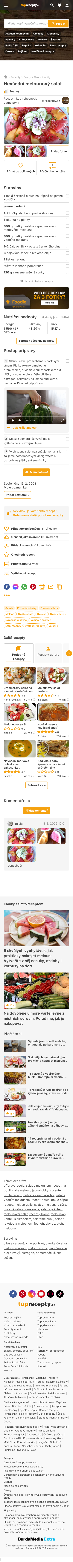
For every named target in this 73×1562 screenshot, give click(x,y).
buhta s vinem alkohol (38, 1195)
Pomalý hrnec (41, 1406)
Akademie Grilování (17, 33)
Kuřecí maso (26, 39)
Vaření (52, 625)
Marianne (42, 1329)
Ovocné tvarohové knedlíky (20, 1430)
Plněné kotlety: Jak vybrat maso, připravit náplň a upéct (36, 1505)
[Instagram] (32, 1294)
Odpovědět (14, 865)
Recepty (15, 77)
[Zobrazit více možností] (7, 595)
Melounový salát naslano (48, 689)
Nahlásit (42, 1358)
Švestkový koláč (26, 1449)
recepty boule (39, 1214)
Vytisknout (42, 587)
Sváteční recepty (35, 625)
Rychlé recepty (28, 1410)
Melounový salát (15, 724)
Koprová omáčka (32, 1438)
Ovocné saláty (42, 77)
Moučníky (53, 33)
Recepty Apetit (12, 1329)
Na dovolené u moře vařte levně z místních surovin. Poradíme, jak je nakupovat (34, 1018)
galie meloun (21, 1190)
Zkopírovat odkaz (60, 587)
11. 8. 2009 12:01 (54, 823)
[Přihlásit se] (68, 5)
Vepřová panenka (39, 1397)
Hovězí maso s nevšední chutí (47, 726)
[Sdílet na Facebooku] (7, 587)
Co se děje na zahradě (18, 1389)
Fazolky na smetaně (55, 1426)
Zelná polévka (38, 1393)
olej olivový (12, 1253)
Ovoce (7, 1421)
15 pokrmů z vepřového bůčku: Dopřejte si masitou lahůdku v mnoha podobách (47, 1077)
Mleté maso (47, 1402)
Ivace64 (41, 776)
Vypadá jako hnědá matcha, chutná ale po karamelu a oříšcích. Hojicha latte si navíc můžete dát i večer (48, 1046)
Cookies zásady (13, 1354)
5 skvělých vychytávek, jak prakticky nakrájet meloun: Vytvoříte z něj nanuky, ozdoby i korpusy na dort (33, 958)
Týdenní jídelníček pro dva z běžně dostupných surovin (36, 1501)
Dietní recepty (47, 1413)
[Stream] (50, 1294)
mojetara (42, 699)
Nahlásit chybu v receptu (38, 281)
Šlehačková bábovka (15, 1393)
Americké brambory (46, 1385)
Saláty (27, 77)
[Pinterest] (22, 1294)
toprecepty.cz (51, 101)
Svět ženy (9, 1333)
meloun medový (15, 1248)
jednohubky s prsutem (47, 1190)
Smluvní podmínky (14, 1362)
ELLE (40, 1333)
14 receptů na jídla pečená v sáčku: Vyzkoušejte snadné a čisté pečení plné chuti (48, 1142)
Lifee (40, 1336)
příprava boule (14, 1185)
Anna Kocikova (12, 699)
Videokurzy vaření (14, 1325)
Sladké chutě (25, 613)
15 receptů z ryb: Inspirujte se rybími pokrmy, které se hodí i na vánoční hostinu (48, 1093)
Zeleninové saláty (26, 1417)
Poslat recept (51, 587)
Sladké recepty (27, 1413)
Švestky (56, 39)
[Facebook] (13, 1294)
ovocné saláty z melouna (21, 1209)
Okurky (42, 39)
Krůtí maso (32, 1402)
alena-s (8, 732)
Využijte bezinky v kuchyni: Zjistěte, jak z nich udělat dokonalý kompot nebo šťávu (34, 1530)
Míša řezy (9, 1442)
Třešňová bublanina (15, 1397)
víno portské (35, 1243)
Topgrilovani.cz (46, 1325)
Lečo (17, 1445)
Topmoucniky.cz (46, 1321)
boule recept (13, 1195)
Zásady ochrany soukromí (19, 1350)
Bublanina (9, 1449)
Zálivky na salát (57, 1393)
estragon (28, 1253)
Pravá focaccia (54, 1389)
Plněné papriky (33, 1426)
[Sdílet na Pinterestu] (33, 587)
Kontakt (41, 1366)
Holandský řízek (53, 1438)
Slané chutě (57, 613)
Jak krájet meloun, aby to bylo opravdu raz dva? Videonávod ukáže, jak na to (48, 1109)
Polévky (10, 39)
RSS (39, 1346)
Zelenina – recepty (47, 1377)
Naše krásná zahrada (16, 1336)
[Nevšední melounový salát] (21, 836)
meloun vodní (37, 1248)
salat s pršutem (52, 1209)
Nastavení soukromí (15, 1346)
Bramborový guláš (14, 1434)
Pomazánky (27, 1377)
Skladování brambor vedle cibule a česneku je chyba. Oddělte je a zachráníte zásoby (34, 1523)
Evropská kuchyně (16, 619)
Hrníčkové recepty (42, 51)
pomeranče (44, 1253)
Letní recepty (58, 45)
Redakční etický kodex (17, 1366)
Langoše (43, 1442)
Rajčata (23, 51)
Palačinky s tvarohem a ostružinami (24, 1470)
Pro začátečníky (27, 608)
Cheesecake (34, 1434)
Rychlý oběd (52, 1445)
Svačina (41, 613)
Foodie (41, 1354)
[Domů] (5, 77)
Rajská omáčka (46, 1430)
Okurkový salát (12, 1438)
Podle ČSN (11, 45)
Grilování (40, 45)
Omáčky (38, 33)
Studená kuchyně (49, 1417)
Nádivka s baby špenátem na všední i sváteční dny (51, 764)
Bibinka (41, 736)
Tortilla (40, 1381)
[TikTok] (60, 1294)
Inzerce (8, 1370)
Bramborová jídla (21, 1406)
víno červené (58, 1248)
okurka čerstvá (56, 1243)
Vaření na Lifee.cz (14, 1321)
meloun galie (24, 1204)
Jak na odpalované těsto (18, 1385)
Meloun (9, 613)
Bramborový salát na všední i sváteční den (18, 689)
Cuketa (9, 51)
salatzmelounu (43, 1219)
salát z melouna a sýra (50, 1204)
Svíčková (39, 1389)
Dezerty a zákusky (57, 1381)
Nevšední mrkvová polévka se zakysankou (16, 764)
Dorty (64, 1417)
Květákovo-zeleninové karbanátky (23, 1466)
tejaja (19, 823)
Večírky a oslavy (40, 619)
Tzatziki (55, 1397)
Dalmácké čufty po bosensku (20, 1462)
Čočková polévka (53, 1434)
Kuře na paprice (26, 1442)
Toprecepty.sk (45, 1317)
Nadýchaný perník (32, 1445)
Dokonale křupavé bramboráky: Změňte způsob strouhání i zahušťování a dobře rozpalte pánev (31, 1516)
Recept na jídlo (12, 1317)
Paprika (26, 45)
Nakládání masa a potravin (19, 1381)
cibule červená (14, 1243)
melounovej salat (16, 1214)
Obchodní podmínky (15, 1358)
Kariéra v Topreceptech (51, 1350)
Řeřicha (64, 1385)
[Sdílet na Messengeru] (16, 587)
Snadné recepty (48, 1410)
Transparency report (49, 1362)
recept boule (40, 1200)
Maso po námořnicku (16, 1485)
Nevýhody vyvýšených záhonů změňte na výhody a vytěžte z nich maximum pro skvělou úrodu (47, 1127)
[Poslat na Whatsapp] (24, 587)
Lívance (8, 1481)
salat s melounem (38, 1185)
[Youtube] (41, 1294)
